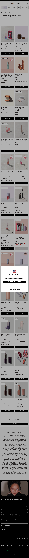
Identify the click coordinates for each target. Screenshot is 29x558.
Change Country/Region (14, 289)
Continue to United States (14, 281)
